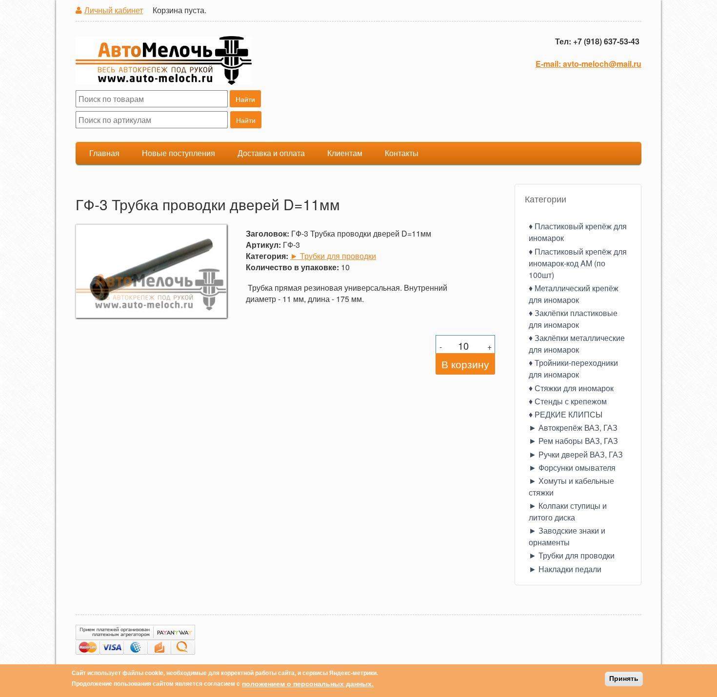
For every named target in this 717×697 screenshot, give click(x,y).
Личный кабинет (113, 10)
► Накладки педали (565, 569)
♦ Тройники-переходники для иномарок (573, 368)
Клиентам (344, 153)
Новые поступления (178, 153)
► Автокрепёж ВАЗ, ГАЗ (573, 427)
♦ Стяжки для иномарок (571, 388)
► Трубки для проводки (333, 255)
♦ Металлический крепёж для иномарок (573, 293)
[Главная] (164, 62)
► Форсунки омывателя (572, 467)
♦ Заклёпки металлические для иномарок (577, 343)
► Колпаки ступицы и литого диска (568, 511)
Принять (623, 679)
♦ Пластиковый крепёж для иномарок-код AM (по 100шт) (578, 263)
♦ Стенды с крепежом (568, 401)
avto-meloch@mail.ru (602, 63)
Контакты (401, 153)
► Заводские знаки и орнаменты (567, 536)
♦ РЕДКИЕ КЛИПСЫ (565, 414)
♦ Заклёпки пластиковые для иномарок (573, 318)
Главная (104, 153)
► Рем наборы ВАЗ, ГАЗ (573, 440)
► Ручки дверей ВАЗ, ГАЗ (576, 454)
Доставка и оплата (271, 153)
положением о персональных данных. (308, 683)
